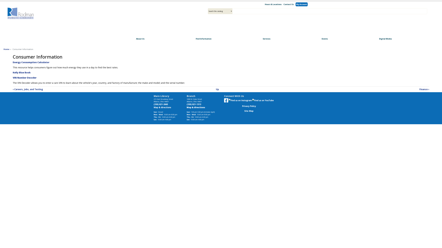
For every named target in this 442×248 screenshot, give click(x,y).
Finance (424, 89)
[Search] (426, 11)
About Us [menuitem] (140, 39)
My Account (301, 4)
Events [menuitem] (325, 39)
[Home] (20, 13)
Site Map (248, 111)
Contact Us (289, 4)
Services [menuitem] (266, 39)
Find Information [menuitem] (203, 39)
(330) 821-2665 (161, 104)
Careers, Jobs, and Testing (28, 89)
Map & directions (162, 107)
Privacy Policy (249, 106)
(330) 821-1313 (194, 104)
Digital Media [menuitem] (385, 39)
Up (217, 89)
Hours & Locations (273, 4)
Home (6, 49)
